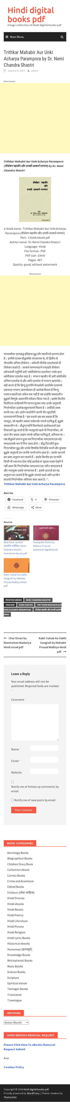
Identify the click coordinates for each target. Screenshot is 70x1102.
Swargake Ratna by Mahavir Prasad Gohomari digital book (45, 545)
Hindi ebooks (15, 904)
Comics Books (16, 875)
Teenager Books (17, 989)
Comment (18, 699)
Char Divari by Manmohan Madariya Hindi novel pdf (17, 642)
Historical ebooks (18, 943)
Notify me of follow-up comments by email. (35, 789)
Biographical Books (19, 858)
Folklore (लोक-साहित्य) (21, 892)
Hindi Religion (16, 932)
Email (16, 761)
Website (16, 772)
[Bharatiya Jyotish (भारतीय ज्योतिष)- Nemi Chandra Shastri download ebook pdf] (16, 533)
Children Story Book (20, 864)
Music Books (15, 966)
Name (16, 749)
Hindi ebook (26, 604)
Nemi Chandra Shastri (38, 600)
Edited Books (15, 887)
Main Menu (17, 37)
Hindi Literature (17, 921)
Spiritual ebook (17, 983)
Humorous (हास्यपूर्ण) (19, 949)
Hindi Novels (15, 909)
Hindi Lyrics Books (18, 938)
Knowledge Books (18, 955)
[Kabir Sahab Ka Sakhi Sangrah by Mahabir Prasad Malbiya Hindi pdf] (16, 565)
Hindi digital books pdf (30, 14)
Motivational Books (19, 960)
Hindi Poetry (15, 915)
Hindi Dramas (15, 898)
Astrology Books (18, 853)
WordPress (33, 1093)
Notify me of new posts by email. (35, 800)
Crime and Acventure (20, 881)
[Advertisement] (35, 118)
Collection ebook (18, 870)
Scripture (13, 977)
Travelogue (14, 1000)
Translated (14, 994)
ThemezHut (10, 1097)
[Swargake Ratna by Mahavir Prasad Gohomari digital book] (46, 533)
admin (34, 70)
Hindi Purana (15, 926)
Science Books (16, 972)
